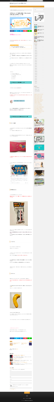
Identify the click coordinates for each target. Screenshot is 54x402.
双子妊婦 (36, 101)
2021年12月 (36, 71)
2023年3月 (36, 48)
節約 (38, 98)
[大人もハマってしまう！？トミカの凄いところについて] (30, 344)
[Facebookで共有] (12, 31)
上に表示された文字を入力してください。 (14, 386)
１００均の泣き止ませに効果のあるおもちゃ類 (16, 74)
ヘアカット (40, 105)
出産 (41, 101)
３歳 (38, 94)
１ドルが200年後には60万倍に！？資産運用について (19, 355)
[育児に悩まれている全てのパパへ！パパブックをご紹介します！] (11, 363)
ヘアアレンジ (36, 105)
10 (40, 16)
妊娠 (38, 101)
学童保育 (36, 94)
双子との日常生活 (36, 87)
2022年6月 (36, 61)
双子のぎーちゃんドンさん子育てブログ (18, 3)
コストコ (40, 95)
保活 (40, 98)
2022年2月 (36, 68)
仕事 (35, 95)
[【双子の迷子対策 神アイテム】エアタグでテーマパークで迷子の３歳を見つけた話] (35, 37)
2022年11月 (36, 53)
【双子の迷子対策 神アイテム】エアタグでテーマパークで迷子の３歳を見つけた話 (40, 37)
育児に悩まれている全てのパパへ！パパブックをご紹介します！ (20, 362)
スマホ (43, 111)
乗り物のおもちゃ (14, 76)
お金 (35, 98)
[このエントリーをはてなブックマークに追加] (21, 31)
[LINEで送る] (29, 31)
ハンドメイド (39, 112)
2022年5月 (36, 63)
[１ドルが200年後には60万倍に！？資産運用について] (11, 356)
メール (11, 379)
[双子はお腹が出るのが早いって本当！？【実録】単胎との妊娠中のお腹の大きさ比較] (35, 41)
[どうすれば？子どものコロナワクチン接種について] (11, 344)
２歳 (37, 95)
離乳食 (40, 111)
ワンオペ (41, 94)
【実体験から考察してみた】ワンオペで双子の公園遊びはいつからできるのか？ (40, 27)
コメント (11, 370)
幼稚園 (41, 108)
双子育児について (36, 89)
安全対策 (36, 112)
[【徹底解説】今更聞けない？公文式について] (35, 34)
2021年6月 (36, 81)
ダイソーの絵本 (14, 75)
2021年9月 (36, 76)
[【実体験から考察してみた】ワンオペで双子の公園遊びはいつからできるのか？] (35, 27)
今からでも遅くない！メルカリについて (17, 358)
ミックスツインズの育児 (15, 6)
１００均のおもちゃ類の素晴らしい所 (15, 73)
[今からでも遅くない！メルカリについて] (11, 359)
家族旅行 (38, 108)
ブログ (11, 6)
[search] (42, 0)
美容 (35, 111)
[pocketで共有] (25, 31)
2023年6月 (36, 45)
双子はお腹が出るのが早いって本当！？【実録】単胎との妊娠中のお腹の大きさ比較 (40, 40)
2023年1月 (36, 50)
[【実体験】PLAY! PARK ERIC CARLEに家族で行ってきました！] (35, 30)
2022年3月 (36, 66)
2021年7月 (36, 79)
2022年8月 (36, 58)
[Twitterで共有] (16, 31)
